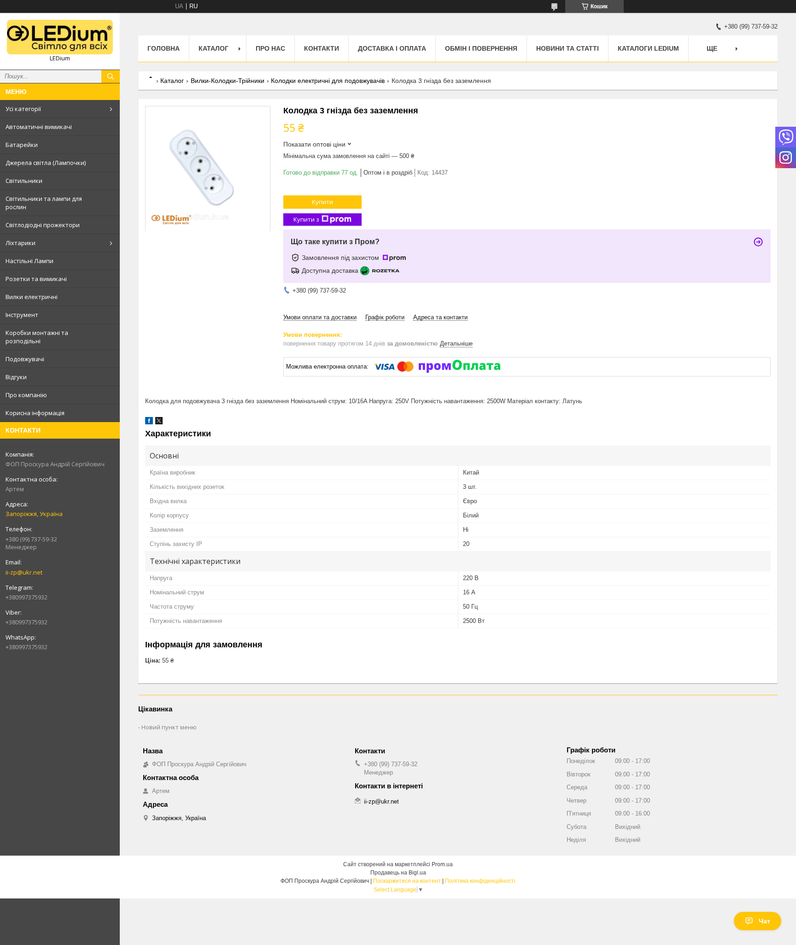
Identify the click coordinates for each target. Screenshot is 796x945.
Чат (764, 921)
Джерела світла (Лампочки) (46, 162)
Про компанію (26, 395)
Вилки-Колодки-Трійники (227, 80)
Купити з (306, 219)
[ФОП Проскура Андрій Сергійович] (60, 37)
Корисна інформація (35, 413)
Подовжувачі (25, 359)
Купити (322, 202)
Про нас (270, 48)
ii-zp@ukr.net (24, 572)
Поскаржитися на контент (407, 881)
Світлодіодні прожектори (43, 225)
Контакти (321, 48)
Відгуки (16, 377)
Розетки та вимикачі (36, 279)
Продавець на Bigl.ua (398, 872)
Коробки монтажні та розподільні (37, 337)
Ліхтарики (20, 243)
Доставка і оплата (392, 48)
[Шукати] (110, 76)
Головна (163, 48)
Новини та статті (567, 48)
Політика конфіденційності (480, 881)
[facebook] (149, 422)
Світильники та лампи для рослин (44, 202)
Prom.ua (442, 864)
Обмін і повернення (481, 48)
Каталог (213, 48)
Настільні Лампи (29, 261)
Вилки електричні (32, 297)
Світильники (24, 180)
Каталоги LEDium (648, 48)
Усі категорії (23, 109)
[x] (159, 422)
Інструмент (22, 315)
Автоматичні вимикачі (39, 127)
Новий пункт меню (169, 727)
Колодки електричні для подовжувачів (328, 80)
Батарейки (22, 145)
